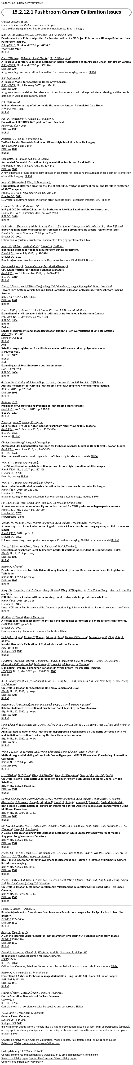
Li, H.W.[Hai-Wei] (28, 725)
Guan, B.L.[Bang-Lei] (56, 681)
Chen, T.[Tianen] (10, 58)
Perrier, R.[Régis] (10, 310)
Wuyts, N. (43, 952)
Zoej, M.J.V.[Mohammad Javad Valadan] (48, 523)
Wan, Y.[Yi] (7, 462)
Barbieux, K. (8, 972)
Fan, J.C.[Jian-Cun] (109, 725)
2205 (53, 671)
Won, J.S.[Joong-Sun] (38, 182)
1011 (19, 338)
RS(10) (5, 553)
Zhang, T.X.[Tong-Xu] (12, 853)
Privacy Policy (35, 3)
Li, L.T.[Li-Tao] (9, 775)
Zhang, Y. (6, 422)
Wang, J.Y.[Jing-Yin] (71, 590)
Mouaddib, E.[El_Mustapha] (17, 664)
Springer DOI (8, 338)
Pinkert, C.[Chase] (81, 704)
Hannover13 (8, 125)
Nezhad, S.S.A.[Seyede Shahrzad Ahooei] (23, 799)
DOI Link (6, 69)
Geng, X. (6, 932)
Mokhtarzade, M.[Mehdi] (87, 523)
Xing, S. (16, 932)
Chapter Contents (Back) (14, 21)
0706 (14, 1003)
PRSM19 (6, 919)
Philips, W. (81, 952)
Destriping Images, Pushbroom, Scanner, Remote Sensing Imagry (47, 28)
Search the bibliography (14, 1058)
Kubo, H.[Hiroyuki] (84, 661)
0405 (19, 1023)
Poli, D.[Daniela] (10, 78)
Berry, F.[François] (34, 617)
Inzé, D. (54, 952)
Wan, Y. (17, 422)
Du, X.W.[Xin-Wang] (12, 826)
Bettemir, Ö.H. (9, 402)
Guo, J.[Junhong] (110, 826)
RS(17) (5, 840)
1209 (14, 149)
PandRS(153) (8, 489)
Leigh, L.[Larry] (61, 704)
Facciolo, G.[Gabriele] (92, 382)
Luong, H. (18, 952)
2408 (14, 816)
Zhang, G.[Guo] (9, 546)
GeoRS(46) (7, 213)
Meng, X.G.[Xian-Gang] (56, 286)
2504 (14, 870)
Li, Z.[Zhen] (24, 775)
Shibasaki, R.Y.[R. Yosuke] (34, 58)
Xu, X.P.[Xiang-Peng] (12, 681)
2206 (14, 695)
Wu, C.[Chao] (31, 826)
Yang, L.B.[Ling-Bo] (81, 286)
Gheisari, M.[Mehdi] (112, 802)
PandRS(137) (8, 533)
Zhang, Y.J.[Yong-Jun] (26, 462)
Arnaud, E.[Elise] (30, 310)
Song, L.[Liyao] (9, 725)
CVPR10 (5, 369)
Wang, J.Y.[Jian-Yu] (40, 856)
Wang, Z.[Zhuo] (10, 752)
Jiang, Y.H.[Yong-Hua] (13, 590)
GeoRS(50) (7, 273)
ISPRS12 (5, 146)
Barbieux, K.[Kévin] (12, 566)
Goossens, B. (67, 952)
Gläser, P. (17, 909)
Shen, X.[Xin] (87, 775)
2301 (14, 789)
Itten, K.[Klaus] (115, 226)
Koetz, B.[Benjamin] (59, 226)
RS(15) (5, 786)
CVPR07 (5, 999)
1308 (14, 129)
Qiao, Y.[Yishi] (34, 880)
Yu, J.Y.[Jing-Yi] (9, 1013)
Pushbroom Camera (35, 25)
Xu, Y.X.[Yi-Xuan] (90, 826)
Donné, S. (6, 952)
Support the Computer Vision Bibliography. (53, 1058)
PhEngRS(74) (8, 166)
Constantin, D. (24, 972)
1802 (18, 537)
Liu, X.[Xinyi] (46, 483)
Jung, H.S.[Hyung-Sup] (13, 182)
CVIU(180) (7, 624)
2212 (14, 742)
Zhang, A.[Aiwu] (10, 286)
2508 (14, 897)
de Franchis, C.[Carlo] (13, 382)
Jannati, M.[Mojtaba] (13, 523)
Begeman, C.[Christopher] (15, 704)
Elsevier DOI (8, 196)
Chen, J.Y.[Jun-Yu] (73, 725)
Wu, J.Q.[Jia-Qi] (104, 775)
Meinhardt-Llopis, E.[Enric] (41, 382)
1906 (18, 493)
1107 (18, 257)
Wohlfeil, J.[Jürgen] (12, 637)
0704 (14, 69)
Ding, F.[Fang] (84, 853)
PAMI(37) (6, 317)
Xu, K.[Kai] (25, 546)
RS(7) (4, 297)
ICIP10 (4, 351)
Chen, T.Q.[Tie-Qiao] (50, 725)
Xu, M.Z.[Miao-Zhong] (96, 590)
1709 (18, 513)
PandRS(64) (7, 233)
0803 (14, 169)
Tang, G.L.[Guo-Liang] (38, 853)
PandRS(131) (8, 510)
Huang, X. (27, 422)
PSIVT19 (5, 648)
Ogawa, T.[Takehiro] (37, 661)
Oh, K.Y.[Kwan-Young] (13, 442)
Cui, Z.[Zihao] (33, 590)
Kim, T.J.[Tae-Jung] (11, 35)
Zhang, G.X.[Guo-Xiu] (13, 880)
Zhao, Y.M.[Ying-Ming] (98, 880)
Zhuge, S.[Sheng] (34, 681)
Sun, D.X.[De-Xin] (51, 503)
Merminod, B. (40, 972)
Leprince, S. (7, 206)
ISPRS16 (5, 979)
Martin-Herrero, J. (58, 266)
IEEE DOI (6, 216)
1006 (14, 372)
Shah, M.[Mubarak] (51, 993)
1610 (14, 983)
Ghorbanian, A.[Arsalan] (14, 802)
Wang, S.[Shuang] (50, 752)
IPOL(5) (5, 389)
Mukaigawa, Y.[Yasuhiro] (76, 664)
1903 (18, 627)
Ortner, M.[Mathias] (75, 310)
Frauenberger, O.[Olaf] (101, 637)
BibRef (5, 52)
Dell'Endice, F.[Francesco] (15, 226)
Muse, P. (20, 206)
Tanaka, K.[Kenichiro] (61, 661)
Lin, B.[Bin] (76, 681)
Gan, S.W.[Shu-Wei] (94, 681)
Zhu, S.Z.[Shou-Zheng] (63, 853)
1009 (14, 355)
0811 (18, 196)
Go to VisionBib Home (13, 3)
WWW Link (7, 48)
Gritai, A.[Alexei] (30, 993)
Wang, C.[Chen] (75, 880)
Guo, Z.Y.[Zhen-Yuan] (54, 880)
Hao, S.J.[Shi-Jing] (31, 503)
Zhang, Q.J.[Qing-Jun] (45, 546)
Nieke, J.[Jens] (39, 226)
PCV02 (4, 109)
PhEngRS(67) (8, 45)
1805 (14, 580)
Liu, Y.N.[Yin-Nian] (72, 503)
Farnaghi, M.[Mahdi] (41, 802)
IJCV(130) (6, 671)
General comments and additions (20, 1055)
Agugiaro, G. (48, 119)
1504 (14, 320)
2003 (19, 651)
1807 (18, 604)
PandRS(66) (7, 253)
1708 (18, 473)
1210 (14, 277)
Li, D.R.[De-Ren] (67, 546)
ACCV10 (5, 334)
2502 (14, 843)
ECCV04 (5, 1020)
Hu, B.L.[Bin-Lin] (10, 503)
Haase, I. (6, 909)
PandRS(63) (7, 193)
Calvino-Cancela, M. (36, 266)
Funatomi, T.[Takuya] (13, 661)
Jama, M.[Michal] (11, 246)
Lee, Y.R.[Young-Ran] (60, 35)
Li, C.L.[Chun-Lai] (19, 856)
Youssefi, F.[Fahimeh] (87, 802)
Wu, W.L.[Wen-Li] (103, 853)
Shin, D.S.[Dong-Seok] (35, 35)
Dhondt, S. (31, 952)
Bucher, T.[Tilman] (34, 637)
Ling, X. (38, 422)
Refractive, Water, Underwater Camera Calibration (30, 1043)
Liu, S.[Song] (90, 725)
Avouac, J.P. (32, 206)
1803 (14, 963)
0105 (18, 48)
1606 (14, 453)
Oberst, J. (29, 909)
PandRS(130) (8, 469)
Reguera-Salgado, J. (12, 266)
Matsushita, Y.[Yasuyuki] (47, 664)
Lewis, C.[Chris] (31, 246)
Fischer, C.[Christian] (76, 637)
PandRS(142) (8, 600)
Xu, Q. (25, 932)
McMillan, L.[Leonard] (31, 1013)
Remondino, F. (19, 119)
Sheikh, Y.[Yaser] (10, 993)
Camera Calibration (12, 25)
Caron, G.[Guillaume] (107, 661)
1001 (18, 236)
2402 (14, 765)
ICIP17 (4, 959)
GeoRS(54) (7, 429)
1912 (14, 922)
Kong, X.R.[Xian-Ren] (38, 883)
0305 (21, 109)
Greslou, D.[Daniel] (68, 382)
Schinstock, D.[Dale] (52, 246)
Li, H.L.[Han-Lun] (102, 286)
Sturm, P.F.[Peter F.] (52, 310)
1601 (14, 300)
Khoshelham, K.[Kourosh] (107, 799)
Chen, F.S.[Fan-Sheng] (26, 829)
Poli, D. (5, 119)
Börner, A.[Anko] (55, 637)
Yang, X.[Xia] (113, 681)
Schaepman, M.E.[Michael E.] (88, 226)
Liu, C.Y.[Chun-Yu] (16, 883)
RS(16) (5, 762)
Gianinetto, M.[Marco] (14, 159)
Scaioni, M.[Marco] (39, 159)
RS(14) (5, 691)
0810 (14, 216)
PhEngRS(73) (8, 65)
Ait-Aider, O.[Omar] (12, 617)
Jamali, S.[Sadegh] (64, 802)
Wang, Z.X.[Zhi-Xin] (43, 775)
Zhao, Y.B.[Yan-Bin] (120, 590)
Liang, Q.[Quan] (49, 826)
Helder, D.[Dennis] (41, 704)
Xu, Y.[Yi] (6, 593)
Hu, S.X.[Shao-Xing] (31, 286)
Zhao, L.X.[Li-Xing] (70, 826)
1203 (14, 413)
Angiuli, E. (33, 119)
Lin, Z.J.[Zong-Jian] (60, 58)
